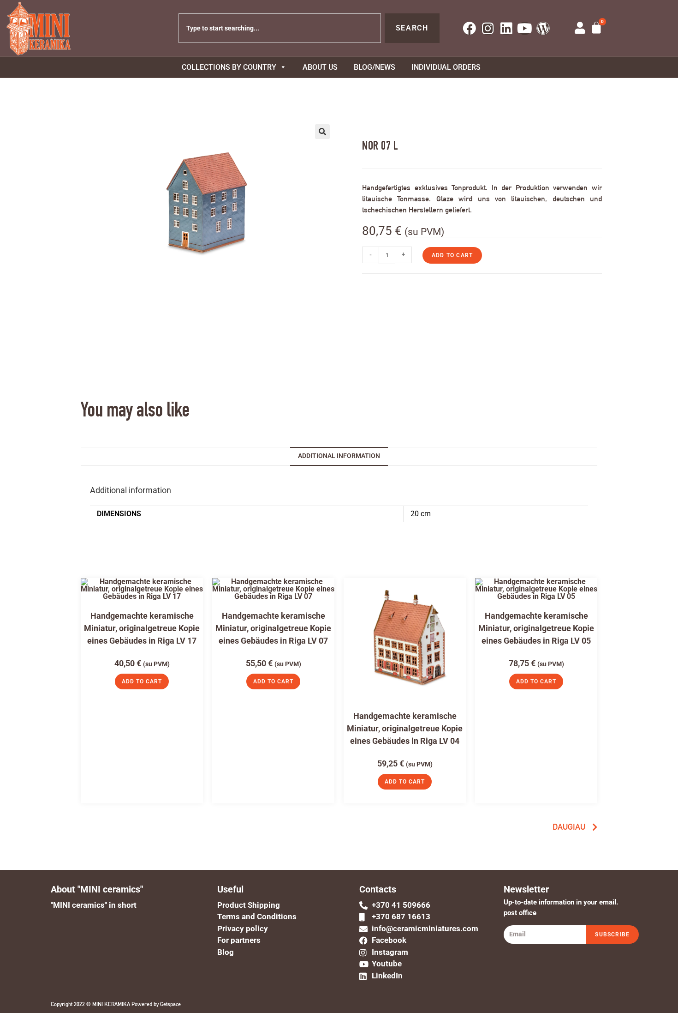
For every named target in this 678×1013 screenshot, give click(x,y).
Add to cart (452, 255)
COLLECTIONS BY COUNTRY (229, 67)
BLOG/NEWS (374, 67)
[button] (322, 131)
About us (320, 67)
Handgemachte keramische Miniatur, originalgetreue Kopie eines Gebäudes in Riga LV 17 (142, 628)
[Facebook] (469, 28)
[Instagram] (487, 28)
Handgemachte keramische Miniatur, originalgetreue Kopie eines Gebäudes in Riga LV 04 (405, 728)
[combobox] (279, 28)
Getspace (170, 1004)
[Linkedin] (506, 28)
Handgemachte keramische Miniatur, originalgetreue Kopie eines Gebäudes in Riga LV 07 (273, 628)
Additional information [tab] (339, 456)
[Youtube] (524, 28)
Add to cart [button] (142, 681)
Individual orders (446, 67)
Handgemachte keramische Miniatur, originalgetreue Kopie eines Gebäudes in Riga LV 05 (536, 628)
